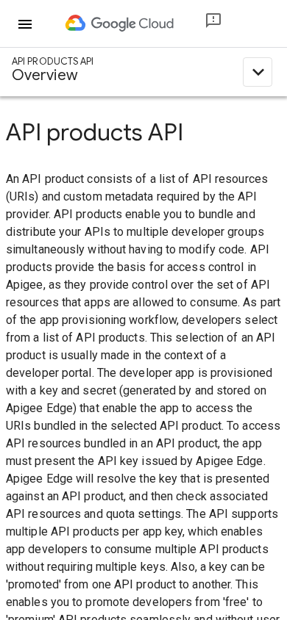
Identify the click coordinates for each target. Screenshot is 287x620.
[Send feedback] (201, 24)
